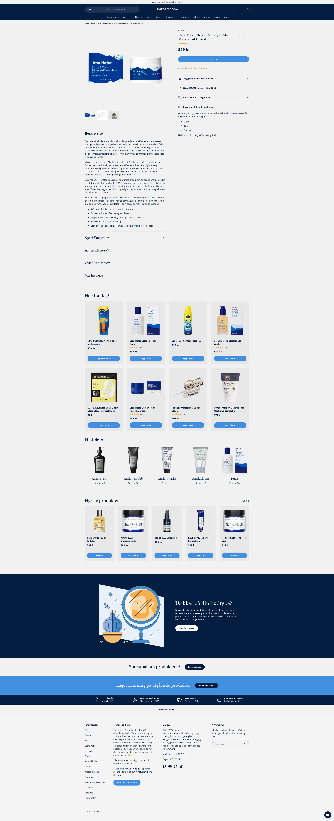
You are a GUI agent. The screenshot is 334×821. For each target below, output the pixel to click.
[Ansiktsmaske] (167, 460)
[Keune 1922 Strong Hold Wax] (234, 521)
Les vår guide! (209, 135)
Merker (207, 17)
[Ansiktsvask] (99, 460)
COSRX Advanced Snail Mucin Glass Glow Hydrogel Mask (103, 409)
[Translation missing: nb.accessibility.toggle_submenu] (118, 17)
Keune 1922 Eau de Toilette (96, 539)
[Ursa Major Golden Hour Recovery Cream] (146, 387)
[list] (125, 67)
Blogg (87, 740)
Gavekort (89, 787)
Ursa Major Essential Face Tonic (143, 342)
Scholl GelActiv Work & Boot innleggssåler (102, 342)
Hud (137, 17)
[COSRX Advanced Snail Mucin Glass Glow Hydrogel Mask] (104, 387)
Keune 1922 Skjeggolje (165, 537)
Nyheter (197, 17)
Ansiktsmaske (167, 478)
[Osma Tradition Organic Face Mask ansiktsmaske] (230, 387)
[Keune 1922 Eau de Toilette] (99, 521)
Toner (234, 478)
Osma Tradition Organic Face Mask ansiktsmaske (229, 409)
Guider (217, 17)
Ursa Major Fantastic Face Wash (227, 342)
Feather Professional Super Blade (186, 409)
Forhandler (90, 797)
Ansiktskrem (200, 478)
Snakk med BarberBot (127, 782)
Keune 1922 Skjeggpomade (128, 539)
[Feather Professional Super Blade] (188, 387)
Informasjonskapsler (95, 782)
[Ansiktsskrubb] (133, 460)
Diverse (170, 17)
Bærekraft (90, 745)
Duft (158, 17)
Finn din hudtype (186, 628)
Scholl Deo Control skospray (186, 340)
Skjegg (126, 17)
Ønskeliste (90, 766)
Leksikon (89, 751)
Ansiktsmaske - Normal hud (101, 23)
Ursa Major (183, 30)
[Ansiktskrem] (200, 460)
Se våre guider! (194, 667)
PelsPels (89, 792)
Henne (183, 17)
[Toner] (234, 460)
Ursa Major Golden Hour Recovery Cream (142, 409)
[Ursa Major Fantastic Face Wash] (230, 320)
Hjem (87, 23)
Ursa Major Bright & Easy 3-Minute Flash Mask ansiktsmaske (129, 23)
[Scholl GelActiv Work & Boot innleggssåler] (104, 320)
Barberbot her (132, 730)
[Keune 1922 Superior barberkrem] (200, 521)
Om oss (88, 730)
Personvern (90, 777)
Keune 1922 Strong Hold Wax (234, 539)
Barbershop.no (96, 811)
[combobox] (112, 10)
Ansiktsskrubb (133, 478)
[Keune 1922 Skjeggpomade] (133, 521)
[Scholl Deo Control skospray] (188, 320)
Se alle (246, 500)
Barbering (111, 17)
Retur (87, 756)
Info (226, 17)
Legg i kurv (214, 59)
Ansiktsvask (99, 478)
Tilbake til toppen (167, 709)
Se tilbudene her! (206, 685)
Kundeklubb (91, 761)
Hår (147, 17)
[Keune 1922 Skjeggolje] (167, 521)
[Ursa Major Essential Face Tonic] (146, 320)
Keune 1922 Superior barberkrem (198, 539)
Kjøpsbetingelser (93, 771)
